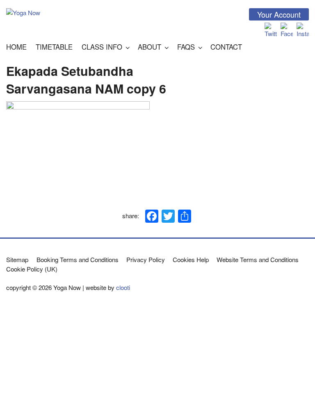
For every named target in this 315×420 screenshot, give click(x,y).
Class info (102, 47)
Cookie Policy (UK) (31, 269)
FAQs (186, 47)
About (149, 47)
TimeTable (54, 47)
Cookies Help (191, 259)
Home (16, 47)
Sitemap (17, 259)
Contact (226, 47)
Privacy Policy (145, 259)
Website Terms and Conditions (258, 259)
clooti (123, 287)
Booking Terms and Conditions (78, 259)
